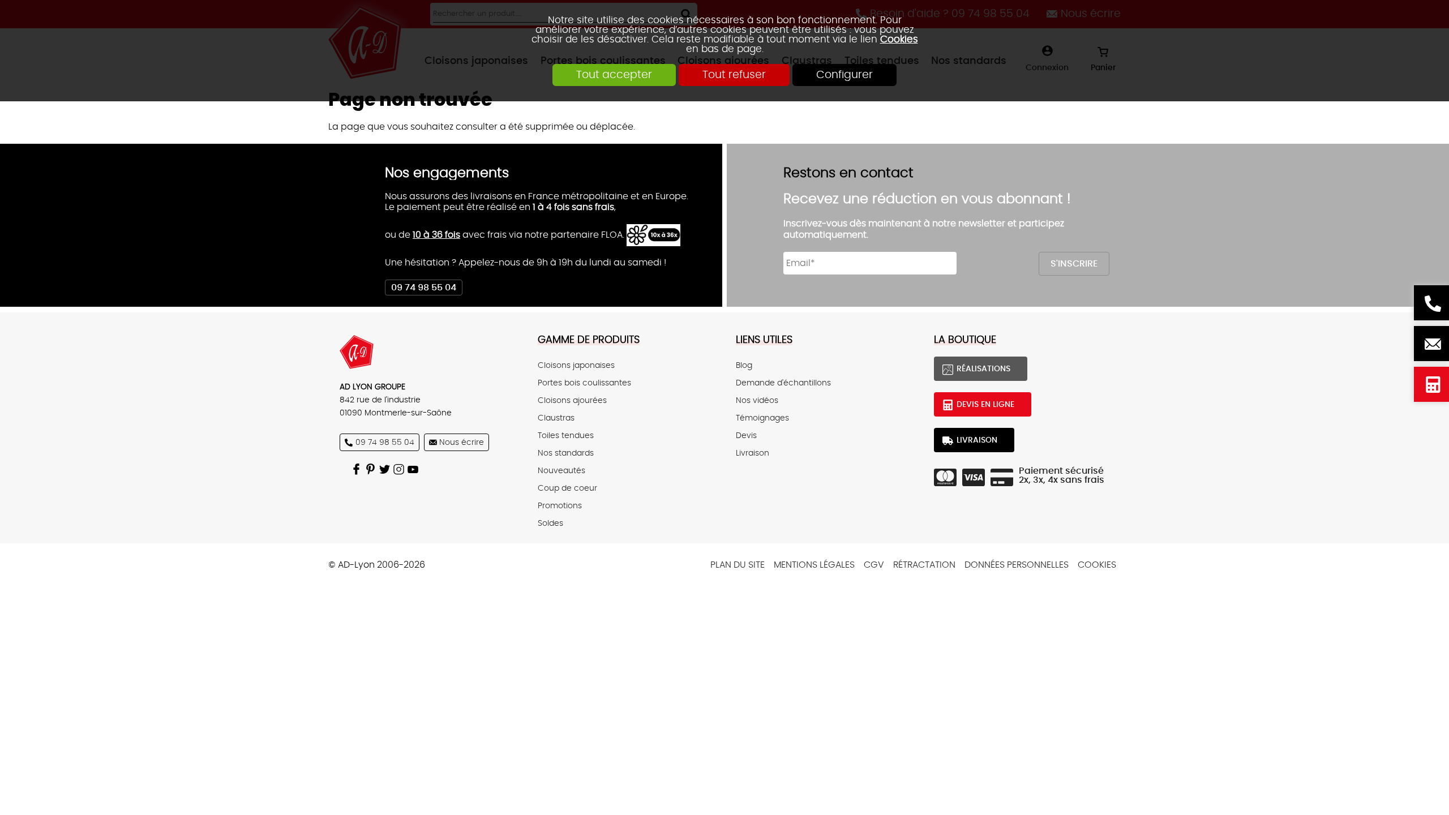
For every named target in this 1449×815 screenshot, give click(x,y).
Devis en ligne (1431, 384)
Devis (746, 435)
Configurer (844, 75)
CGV (874, 564)
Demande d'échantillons (783, 383)
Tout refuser (734, 75)
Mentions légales (814, 564)
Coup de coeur (567, 488)
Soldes (550, 523)
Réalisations (983, 368)
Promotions (560, 505)
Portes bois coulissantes (584, 383)
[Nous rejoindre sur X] (386, 468)
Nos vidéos (757, 400)
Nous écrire (1431, 343)
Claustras (556, 418)
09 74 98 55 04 (423, 287)
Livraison (752, 453)
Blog (744, 365)
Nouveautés (561, 470)
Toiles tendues (566, 435)
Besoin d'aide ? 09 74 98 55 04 (1431, 302)
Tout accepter (614, 75)
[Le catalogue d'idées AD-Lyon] (372, 468)
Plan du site (737, 564)
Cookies (899, 39)
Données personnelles (1016, 564)
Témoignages (762, 418)
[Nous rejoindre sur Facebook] (358, 468)
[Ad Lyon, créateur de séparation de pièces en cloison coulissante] (427, 352)
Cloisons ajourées (572, 400)
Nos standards (566, 453)
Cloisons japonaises (576, 365)
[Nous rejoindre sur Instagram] (400, 468)
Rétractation (924, 564)
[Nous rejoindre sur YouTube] (415, 468)
